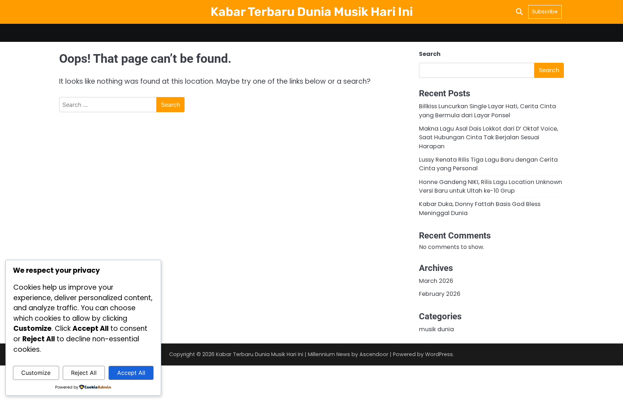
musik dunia (436, 329)
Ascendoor (373, 354)
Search (430, 54)
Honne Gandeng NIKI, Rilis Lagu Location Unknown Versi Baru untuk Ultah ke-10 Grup (490, 186)
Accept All (131, 372)
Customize (35, 372)
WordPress (439, 354)
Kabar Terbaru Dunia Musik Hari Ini (312, 11)
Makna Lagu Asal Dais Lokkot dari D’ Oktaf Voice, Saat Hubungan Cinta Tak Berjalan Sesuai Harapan (488, 137)
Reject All (84, 372)
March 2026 (436, 281)
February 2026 (439, 294)
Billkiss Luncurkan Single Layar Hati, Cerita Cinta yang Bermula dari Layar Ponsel (487, 110)
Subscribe (545, 11)
